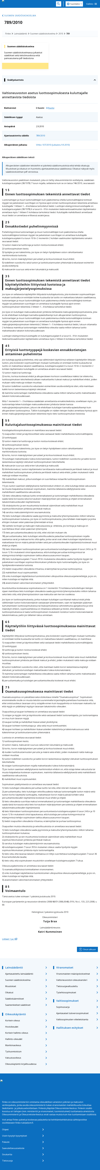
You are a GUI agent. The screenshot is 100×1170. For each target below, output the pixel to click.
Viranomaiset (64, 967)
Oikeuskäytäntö (15, 1014)
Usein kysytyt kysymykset (14, 1135)
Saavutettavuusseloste (13, 1148)
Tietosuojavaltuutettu (67, 986)
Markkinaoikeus (13, 1045)
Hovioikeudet (11, 1026)
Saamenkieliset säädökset (17, 1005)
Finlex (8, 33)
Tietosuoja (7, 1160)
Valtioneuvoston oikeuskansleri (71, 980)
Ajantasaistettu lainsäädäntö (19, 973)
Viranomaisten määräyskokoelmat (73, 973)
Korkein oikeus (12, 1020)
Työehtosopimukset (66, 992)
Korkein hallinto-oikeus (16, 1032)
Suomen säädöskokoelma (20, 15)
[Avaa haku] (58, 3)
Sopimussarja (63, 1007)
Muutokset (10, 986)
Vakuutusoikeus (13, 1057)
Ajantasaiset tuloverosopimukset (72, 1013)
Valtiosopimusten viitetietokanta (72, 1019)
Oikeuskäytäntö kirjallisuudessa (20, 1064)
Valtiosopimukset (67, 1000)
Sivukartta (7, 1154)
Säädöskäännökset (14, 998)
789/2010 (40, 135)
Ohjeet (5, 1129)
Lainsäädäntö (20, 33)
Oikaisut (9, 992)
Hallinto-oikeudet (13, 1039)
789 (68, 33)
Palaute (6, 1142)
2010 (60, 33)
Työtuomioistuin (13, 1051)
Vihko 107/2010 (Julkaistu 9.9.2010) (53, 144)
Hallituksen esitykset (69, 1027)
